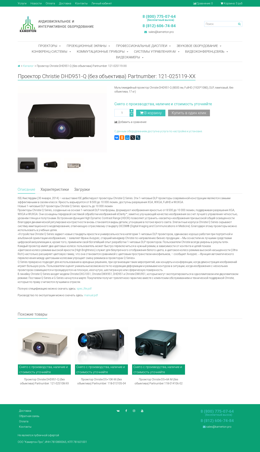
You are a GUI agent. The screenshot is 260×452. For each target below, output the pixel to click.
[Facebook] (126, 410)
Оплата (50, 3)
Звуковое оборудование (197, 46)
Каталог (28, 66)
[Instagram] (134, 410)
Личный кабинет (102, 3)
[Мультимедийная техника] (72, 24)
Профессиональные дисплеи (141, 46)
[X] (132, 137)
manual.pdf (91, 295)
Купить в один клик (189, 113)
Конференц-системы (49, 51)
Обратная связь (29, 416)
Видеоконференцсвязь (204, 51)
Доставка (65, 3)
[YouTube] (142, 410)
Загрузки (82, 189)
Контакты (81, 3)
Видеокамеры (128, 57)
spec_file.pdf (84, 288)
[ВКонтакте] (116, 137)
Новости (36, 3)
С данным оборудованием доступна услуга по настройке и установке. (158, 131)
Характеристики (55, 189)
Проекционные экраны (87, 46)
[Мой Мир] (127, 137)
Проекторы (47, 46)
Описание (26, 189)
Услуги (22, 3)
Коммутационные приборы (101, 51)
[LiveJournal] (138, 137)
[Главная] (19, 66)
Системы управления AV (155, 51)
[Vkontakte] (118, 410)
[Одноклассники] (122, 137)
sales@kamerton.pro (161, 32)
